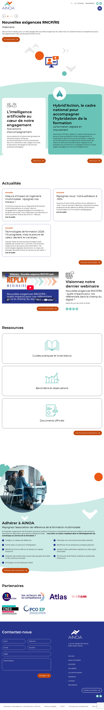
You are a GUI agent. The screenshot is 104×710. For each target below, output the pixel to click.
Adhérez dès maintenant (14, 570)
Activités (71, 664)
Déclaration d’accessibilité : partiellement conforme (22, 706)
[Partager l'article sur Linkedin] (76, 309)
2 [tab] (10, 16)
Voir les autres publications (86, 433)
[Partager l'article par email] (73, 309)
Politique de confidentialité (78, 706)
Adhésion (72, 677)
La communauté (75, 672)
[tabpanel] (52, 47)
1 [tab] (7, 16)
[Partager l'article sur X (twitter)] (70, 309)
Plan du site (96, 706)
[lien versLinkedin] (100, 3)
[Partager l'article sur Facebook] (67, 309)
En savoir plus (9, 39)
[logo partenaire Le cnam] (79, 596)
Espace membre (90, 690)
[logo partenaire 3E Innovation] (9, 596)
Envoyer (42, 675)
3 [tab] (12, 16)
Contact (80, 3)
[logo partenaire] (33, 596)
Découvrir (37, 161)
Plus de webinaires (46, 309)
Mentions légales (50, 706)
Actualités (72, 668)
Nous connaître (74, 660)
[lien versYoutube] (97, 3)
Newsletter (89, 3)
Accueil (71, 656)
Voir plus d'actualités (89, 262)
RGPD (62, 706)
